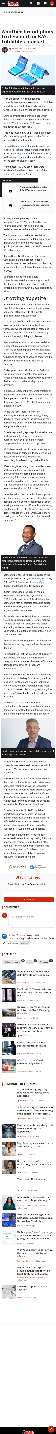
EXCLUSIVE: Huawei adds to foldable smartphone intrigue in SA (34, 205)
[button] (3, 3)
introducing (35, 578)
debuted (7, 119)
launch (43, 599)
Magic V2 (22, 153)
